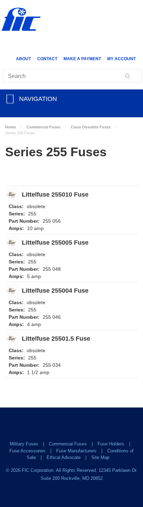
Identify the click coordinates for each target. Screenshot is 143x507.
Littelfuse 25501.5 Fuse (56, 338)
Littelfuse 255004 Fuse (55, 290)
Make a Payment (82, 58)
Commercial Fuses (43, 127)
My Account (121, 58)
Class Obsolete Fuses (91, 127)
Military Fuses (24, 443)
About (23, 58)
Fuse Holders (111, 443)
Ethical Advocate (64, 457)
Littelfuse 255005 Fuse (55, 242)
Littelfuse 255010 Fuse (55, 194)
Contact (47, 58)
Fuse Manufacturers (76, 450)
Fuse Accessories (27, 450)
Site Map (100, 457)
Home (10, 127)
